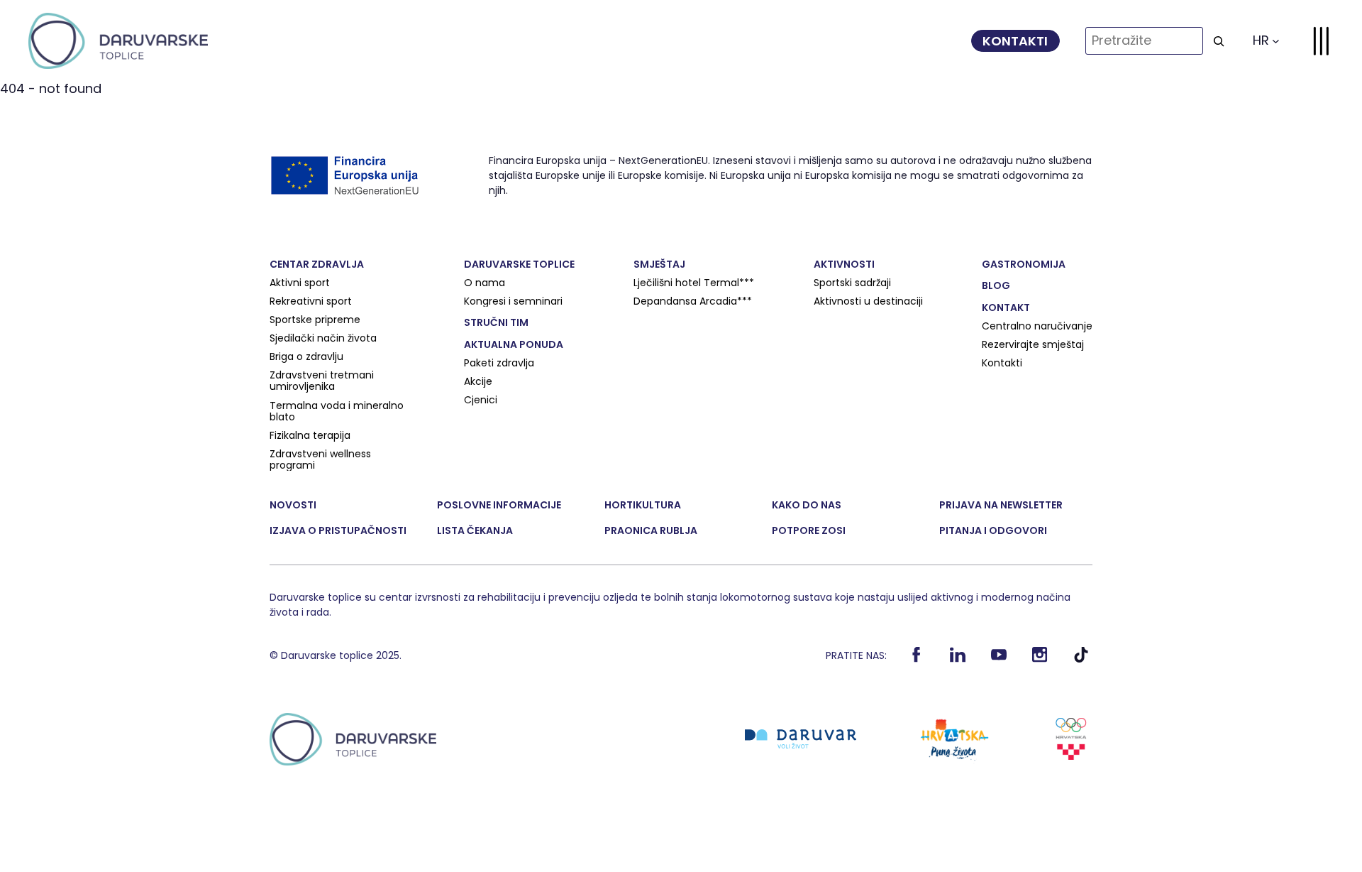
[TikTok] (1081, 659)
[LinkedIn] (958, 659)
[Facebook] (917, 659)
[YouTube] (999, 659)
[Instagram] (1040, 659)
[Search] (1218, 41)
